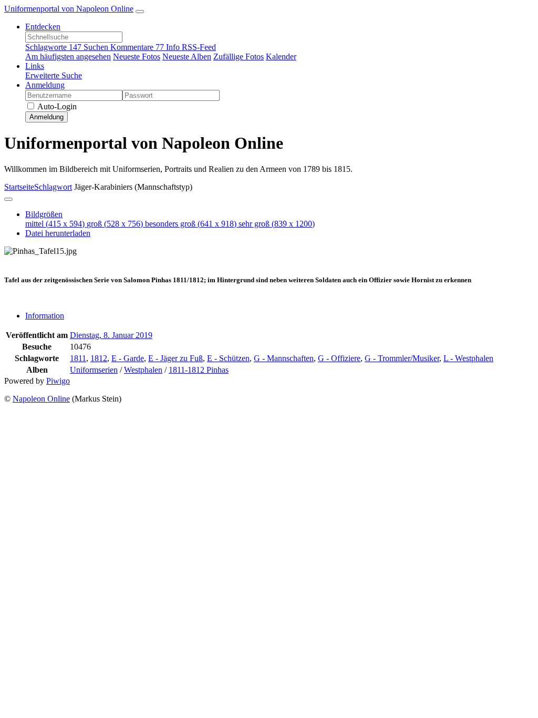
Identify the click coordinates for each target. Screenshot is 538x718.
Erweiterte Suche (53, 75)
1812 (98, 358)
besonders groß (190, 223)
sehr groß (277, 223)
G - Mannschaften (284, 358)
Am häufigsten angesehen (68, 56)
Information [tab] (44, 315)
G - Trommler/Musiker (402, 358)
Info (174, 47)
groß (115, 223)
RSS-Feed (199, 47)
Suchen (97, 47)
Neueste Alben (186, 56)
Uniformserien (94, 369)
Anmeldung (45, 84)
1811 (78, 358)
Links (34, 65)
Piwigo (58, 380)
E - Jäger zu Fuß (175, 358)
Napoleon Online (41, 398)
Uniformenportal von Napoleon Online (68, 8)
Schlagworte (53, 47)
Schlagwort (53, 186)
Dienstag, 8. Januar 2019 (111, 335)
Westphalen (143, 369)
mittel (55, 223)
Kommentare (137, 47)
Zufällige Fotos (238, 56)
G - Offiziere (339, 358)
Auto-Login (56, 106)
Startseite (19, 186)
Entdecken (42, 26)
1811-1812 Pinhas (199, 369)
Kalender (281, 56)
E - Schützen (228, 358)
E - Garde (127, 358)
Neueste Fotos (136, 56)
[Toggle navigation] (140, 11)
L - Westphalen (468, 358)
